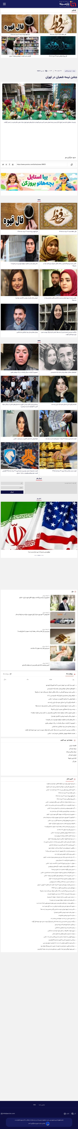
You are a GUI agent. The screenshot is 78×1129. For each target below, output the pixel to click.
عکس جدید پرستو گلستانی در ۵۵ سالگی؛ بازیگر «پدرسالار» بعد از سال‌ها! (59, 265)
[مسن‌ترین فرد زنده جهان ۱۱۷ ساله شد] (62, 653)
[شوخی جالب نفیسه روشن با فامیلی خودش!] (20, 282)
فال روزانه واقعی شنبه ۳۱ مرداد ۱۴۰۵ (58, 56)
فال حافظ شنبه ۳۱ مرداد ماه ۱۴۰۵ (58, 34)
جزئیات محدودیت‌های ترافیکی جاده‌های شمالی (63, 934)
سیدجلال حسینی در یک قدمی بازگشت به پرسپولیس (62, 882)
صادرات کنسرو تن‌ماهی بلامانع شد (66, 915)
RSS (34, 1105)
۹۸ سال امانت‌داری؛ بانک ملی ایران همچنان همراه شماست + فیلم (59, 857)
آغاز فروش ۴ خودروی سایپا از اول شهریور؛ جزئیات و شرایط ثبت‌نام (32, 615)
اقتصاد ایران (72, 746)
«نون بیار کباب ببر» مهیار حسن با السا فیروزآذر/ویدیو (60, 685)
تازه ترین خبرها (72, 758)
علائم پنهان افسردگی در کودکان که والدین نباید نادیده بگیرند (60, 787)
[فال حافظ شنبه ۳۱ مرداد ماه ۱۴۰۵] (57, 23)
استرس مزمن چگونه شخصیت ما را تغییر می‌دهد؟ (63, 869)
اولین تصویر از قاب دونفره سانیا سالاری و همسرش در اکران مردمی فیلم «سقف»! (53, 713)
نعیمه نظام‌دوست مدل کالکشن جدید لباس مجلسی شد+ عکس (60, 805)
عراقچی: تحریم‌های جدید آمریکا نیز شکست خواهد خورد (62, 848)
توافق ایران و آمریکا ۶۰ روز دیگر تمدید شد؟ (39, 552)
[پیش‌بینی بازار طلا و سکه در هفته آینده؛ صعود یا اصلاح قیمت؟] (62, 636)
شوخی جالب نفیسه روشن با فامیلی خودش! (26, 298)
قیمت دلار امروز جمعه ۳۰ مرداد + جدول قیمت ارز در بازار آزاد (60, 439)
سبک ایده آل (72, 749)
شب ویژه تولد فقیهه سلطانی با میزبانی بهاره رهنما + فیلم (61, 839)
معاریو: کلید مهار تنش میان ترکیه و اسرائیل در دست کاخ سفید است (58, 906)
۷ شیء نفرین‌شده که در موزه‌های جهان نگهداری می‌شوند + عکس (59, 876)
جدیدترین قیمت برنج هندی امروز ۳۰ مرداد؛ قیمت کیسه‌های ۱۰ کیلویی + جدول (56, 885)
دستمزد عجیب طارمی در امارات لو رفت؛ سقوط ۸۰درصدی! (61, 897)
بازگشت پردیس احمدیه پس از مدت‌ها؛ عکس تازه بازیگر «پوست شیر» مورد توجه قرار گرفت (58, 333)
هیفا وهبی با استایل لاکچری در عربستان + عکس (26, 439)
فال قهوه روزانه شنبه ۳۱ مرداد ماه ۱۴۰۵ (20, 34)
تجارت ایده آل (72, 755)
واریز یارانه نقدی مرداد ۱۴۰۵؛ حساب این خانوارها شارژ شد (61, 894)
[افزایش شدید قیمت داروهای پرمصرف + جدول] (20, 45)
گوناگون (74, 10)
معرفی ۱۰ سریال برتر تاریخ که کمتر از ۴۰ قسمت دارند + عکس (60, 863)
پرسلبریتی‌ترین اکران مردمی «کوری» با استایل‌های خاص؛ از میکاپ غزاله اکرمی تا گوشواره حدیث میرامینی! (20, 406)
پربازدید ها (69, 674)
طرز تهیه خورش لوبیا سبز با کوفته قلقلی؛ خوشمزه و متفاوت (61, 784)
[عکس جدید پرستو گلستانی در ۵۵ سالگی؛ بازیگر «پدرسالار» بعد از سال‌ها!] (58, 248)
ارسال (12, 492)
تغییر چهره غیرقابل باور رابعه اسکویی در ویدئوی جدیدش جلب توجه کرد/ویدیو (56, 949)
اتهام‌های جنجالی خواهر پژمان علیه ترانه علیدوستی (63, 372)
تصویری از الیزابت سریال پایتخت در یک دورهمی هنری (24, 372)
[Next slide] (74, 522)
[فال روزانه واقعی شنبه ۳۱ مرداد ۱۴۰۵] (57, 45)
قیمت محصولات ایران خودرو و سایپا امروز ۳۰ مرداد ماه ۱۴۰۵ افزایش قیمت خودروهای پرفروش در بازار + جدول (20, 472)
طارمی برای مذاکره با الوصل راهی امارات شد (65, 854)
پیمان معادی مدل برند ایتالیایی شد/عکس (27, 332)
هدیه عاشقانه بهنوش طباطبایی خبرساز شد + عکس (61, 733)
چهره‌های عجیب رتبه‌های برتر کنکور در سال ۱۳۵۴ (63, 888)
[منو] (4, 4)
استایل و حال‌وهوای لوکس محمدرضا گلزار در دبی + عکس (61, 820)
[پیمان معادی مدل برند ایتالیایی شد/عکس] (20, 317)
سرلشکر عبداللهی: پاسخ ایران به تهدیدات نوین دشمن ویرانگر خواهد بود (58, 946)
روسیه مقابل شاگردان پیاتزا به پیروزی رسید (64, 836)
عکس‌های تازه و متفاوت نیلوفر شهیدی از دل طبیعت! (24, 264)
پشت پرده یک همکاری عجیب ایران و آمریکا (63, 709)
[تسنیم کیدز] (39, 182)
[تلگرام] (6, 164)
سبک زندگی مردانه (71, 752)
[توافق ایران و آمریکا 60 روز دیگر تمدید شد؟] (39, 526)
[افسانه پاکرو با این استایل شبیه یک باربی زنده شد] (58, 389)
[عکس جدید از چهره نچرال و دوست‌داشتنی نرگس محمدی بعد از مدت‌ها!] (58, 282)
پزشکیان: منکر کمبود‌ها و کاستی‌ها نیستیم (65, 925)
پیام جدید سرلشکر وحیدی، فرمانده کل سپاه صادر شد (62, 811)
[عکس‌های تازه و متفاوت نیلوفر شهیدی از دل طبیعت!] (20, 248)
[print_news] (13, 164)
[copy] (71, 164)
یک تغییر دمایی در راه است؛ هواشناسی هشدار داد (63, 918)
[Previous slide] (3, 522)
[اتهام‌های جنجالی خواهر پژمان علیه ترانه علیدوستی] (58, 357)
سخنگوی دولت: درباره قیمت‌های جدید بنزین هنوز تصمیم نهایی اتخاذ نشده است (56, 903)
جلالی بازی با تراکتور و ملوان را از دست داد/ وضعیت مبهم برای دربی (59, 943)
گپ (75, 1114)
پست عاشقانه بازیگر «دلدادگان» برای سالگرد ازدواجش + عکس (60, 802)
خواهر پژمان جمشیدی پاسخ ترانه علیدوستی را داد (61, 696)
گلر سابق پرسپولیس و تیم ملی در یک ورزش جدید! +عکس (61, 808)
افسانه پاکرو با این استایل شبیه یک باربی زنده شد (63, 405)
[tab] (42, 555)
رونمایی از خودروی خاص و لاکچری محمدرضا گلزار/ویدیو (62, 940)
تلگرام (67, 1114)
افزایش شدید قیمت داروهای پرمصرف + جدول (20, 56)
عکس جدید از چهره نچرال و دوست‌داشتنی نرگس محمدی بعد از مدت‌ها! (60, 299)
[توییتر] (3, 164)
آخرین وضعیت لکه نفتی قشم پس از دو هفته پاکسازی (35, 665)
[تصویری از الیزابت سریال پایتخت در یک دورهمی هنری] (20, 357)
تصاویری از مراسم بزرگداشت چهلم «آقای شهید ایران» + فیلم (34, 598)
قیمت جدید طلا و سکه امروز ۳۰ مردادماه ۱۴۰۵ (64, 471)
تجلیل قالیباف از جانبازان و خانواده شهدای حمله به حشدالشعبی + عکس (58, 873)
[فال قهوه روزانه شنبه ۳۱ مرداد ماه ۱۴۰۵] (20, 23)
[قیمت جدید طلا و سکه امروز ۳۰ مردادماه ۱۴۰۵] (58, 455)
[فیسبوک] (9, 164)
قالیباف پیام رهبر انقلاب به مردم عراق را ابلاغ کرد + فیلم (62, 824)
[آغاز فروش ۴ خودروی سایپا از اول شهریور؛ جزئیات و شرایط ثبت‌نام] (62, 620)
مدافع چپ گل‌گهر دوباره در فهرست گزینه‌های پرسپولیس (61, 866)
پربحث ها (6, 674)
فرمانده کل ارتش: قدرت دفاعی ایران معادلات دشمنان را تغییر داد (59, 842)
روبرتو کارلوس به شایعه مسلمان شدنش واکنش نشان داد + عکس (59, 937)
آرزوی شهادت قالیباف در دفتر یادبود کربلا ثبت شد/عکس (61, 931)
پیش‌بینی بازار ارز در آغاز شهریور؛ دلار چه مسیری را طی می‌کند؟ (60, 851)
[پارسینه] (66, 4)
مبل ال (74, 761)
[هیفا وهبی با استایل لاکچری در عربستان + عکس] (20, 423)
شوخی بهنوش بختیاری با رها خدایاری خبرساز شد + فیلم (62, 879)
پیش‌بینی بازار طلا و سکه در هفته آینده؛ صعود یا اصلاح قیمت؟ (33, 631)
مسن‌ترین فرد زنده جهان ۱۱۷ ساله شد (39, 648)
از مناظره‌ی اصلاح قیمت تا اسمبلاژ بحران (65, 860)
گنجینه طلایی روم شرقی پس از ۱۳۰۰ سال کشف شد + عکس (60, 790)
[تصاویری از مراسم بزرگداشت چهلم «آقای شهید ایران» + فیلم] (62, 603)
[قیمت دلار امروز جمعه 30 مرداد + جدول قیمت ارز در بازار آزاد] (58, 423)
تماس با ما (42, 1105)
